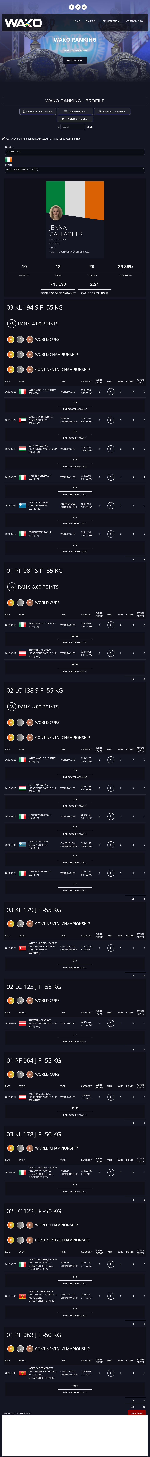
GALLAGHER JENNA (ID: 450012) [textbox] (22, 169)
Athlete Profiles (39, 111)
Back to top (137, 1413)
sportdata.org (134, 21)
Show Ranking (75, 60)
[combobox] (75, 152)
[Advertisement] (75, 1435)
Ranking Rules (76, 119)
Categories (76, 111)
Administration (110, 21)
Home (77, 21)
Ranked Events (114, 111)
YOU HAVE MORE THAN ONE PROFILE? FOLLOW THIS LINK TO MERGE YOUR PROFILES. (42, 139)
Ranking (90, 21)
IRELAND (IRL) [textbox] (13, 152)
